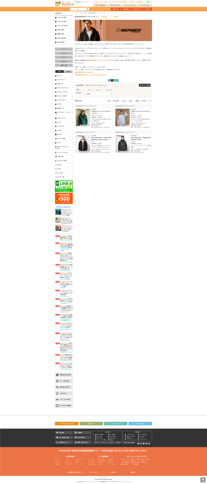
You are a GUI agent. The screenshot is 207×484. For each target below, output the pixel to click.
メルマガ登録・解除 (64, 437)
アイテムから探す (61, 21)
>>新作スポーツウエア (65, 296)
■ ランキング (142, 438)
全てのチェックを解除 (145, 85)
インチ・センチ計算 (65, 399)
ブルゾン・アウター (79, 459)
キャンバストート (91, 460)
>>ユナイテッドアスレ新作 (66, 261)
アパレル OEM (137, 125)
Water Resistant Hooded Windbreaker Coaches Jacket (101, 138)
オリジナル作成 (145, 5)
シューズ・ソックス (62, 152)
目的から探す (60, 30)
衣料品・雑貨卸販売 (100, 5)
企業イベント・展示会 (135, 459)
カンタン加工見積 (122, 1)
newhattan (64, 323)
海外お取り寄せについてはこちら (84, 72)
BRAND (68, 71)
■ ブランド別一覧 (142, 434)
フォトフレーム (101, 464)
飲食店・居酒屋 (124, 464)
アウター (98, 149)
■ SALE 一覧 (141, 436)
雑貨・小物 (64, 65)
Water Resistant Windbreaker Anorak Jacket (141, 138)
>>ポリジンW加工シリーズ (66, 319)
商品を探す (137, 432)
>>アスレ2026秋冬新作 (65, 279)
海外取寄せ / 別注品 (65, 387)
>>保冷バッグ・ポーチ (65, 311)
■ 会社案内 (110, 439)
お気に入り (137, 9)
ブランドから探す (61, 17)
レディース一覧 (59, 173)
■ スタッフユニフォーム (131, 439)
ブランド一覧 (83, 13)
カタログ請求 (80, 437)
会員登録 (127, 9)
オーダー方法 (114, 1)
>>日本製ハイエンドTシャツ (66, 352)
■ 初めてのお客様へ (99, 434)
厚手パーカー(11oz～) (97, 124)
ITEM (59, 71)
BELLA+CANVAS (64, 363)
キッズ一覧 (58, 169)
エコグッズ (110, 462)
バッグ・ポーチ (61, 118)
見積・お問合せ (139, 1)
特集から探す (60, 34)
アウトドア (96, 125)
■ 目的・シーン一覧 (130, 436)
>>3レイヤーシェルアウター (66, 240)
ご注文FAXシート (91, 424)
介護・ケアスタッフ (146, 459)
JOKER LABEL (64, 281)
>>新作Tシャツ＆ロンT (65, 340)
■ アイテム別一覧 (129, 434)
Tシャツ (59, 75)
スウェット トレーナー (141, 122)
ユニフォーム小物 (61, 160)
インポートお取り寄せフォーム (140, 424)
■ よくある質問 (111, 434)
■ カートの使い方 (112, 436)
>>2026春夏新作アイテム (65, 320)
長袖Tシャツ (60, 108)
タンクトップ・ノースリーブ (62, 113)
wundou (63, 290)
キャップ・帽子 (61, 138)
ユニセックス (107, 127)
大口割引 (105, 1)
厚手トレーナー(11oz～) (137, 124)
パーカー (67, 460)
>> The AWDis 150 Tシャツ (66, 360)
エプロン (59, 130)
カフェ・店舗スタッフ (125, 462)
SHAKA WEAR (64, 333)
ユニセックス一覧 (59, 177)
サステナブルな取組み (65, 405)
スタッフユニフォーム (130, 5)
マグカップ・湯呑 (91, 464)
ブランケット (101, 462)
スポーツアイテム (115, 5)
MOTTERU (63, 306)
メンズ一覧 (138, 149)
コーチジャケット (105, 149)
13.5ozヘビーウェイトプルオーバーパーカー (101, 112)
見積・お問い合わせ (82, 442)
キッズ (64, 57)
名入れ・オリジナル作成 (129, 442)
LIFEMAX (63, 314)
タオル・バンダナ (102, 460)
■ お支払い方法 (98, 438)
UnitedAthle (64, 236)
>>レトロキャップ (64, 303)
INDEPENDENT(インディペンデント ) (98, 60)
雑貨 (118, 442)
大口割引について (63, 442)
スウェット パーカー (100, 122)
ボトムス (59, 134)
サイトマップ (103, 477)
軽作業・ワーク (134, 460)
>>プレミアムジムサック (65, 270)
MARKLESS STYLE (65, 243)
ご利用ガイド (97, 1)
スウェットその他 (61, 96)
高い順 (130, 101)
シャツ (59, 122)
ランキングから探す (62, 25)
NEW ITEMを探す (61, 38)
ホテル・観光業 (134, 464)
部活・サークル (145, 460)
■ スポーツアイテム (143, 439)
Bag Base (63, 264)
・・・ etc (78, 464)
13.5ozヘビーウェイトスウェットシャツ (140, 112)
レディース (100, 127)
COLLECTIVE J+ (64, 343)
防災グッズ (110, 460)
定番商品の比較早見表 (65, 375)
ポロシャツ (60, 83)
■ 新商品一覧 (128, 438)
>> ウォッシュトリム (64, 329)
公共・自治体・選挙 (135, 462)
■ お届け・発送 (111, 438)
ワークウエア (60, 126)
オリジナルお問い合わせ (116, 424)
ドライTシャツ (61, 79)
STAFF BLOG (63, 393)
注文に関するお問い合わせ (67, 424)
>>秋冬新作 (62, 287)
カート (146, 9)
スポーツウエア (61, 100)
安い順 (123, 101)
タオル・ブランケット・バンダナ (62, 147)
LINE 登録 (61, 432)
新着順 (137, 101)
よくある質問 (131, 1)
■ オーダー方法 (98, 436)
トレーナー (67, 459)
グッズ (59, 142)
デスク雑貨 (110, 459)
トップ (76, 13)
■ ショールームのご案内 (100, 439)
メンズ (95, 127)
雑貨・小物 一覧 (59, 156)
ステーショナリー (101, 459)
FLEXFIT (63, 298)
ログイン (116, 9)
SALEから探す (61, 42)
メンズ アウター (145, 149)
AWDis (62, 354)
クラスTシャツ (144, 462)
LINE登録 (148, 1)
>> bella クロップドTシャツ (66, 369)
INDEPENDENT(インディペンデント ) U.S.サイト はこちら (91, 75)
